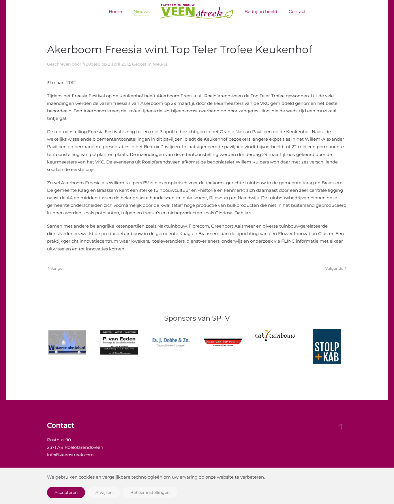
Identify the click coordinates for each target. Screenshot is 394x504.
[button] (341, 426)
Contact (297, 11)
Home (115, 11)
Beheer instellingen (150, 492)
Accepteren (66, 492)
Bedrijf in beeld (261, 11)
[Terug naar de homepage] (197, 11)
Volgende (334, 268)
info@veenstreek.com (70, 454)
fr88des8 (91, 64)
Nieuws (141, 11)
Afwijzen (103, 492)
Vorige (56, 268)
